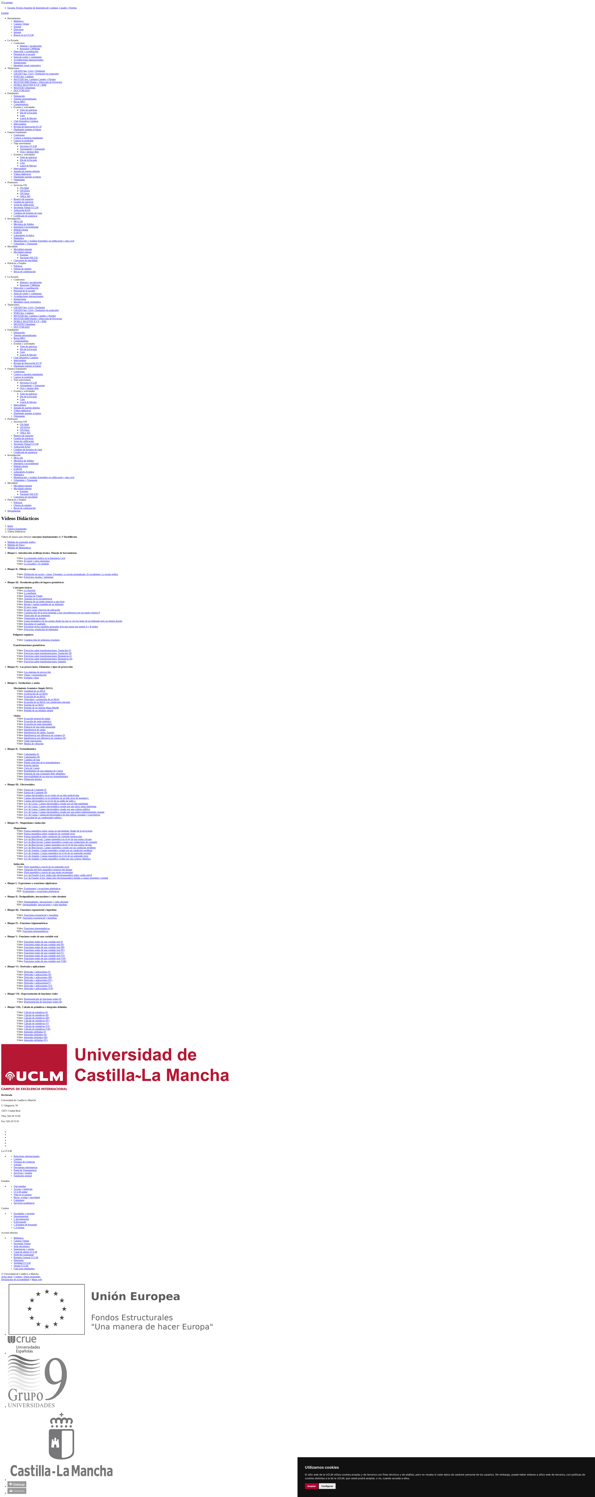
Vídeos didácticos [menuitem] (22, 174)
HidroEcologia (21, 466)
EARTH (18, 469)
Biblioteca (19, 1238)
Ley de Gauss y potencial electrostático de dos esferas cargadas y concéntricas (62, 815)
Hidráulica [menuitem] (19, 238)
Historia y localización (31, 282)
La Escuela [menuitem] (12, 40)
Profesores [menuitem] (12, 182)
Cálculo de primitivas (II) (36, 1015)
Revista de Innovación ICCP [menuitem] (28, 126)
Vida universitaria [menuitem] (22, 143)
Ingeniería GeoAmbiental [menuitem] (26, 227)
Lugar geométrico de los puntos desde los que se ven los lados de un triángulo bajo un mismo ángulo (73, 621)
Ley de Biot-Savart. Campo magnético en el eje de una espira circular (58, 839)
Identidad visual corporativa (27, 302)
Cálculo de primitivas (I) (36, 1012)
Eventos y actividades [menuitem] (24, 107)
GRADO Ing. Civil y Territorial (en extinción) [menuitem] (36, 73)
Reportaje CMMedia (30, 285)
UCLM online (21, 1192)
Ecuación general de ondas (37, 718)
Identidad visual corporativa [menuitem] (27, 65)
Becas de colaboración (25, 508)
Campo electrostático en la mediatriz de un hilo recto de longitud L (56, 798)
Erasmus (24, 491)
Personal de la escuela (24, 290)
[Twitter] (8, 1134)
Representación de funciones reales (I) (42, 999)
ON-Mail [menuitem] (24, 188)
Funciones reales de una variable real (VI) (44, 955)
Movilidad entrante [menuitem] (23, 249)
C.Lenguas (19, 1227)
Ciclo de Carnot (32, 768)
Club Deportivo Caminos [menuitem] (26, 121)
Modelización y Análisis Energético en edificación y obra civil (44, 477)
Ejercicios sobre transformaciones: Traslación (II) (48, 653)
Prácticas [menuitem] (18, 266)
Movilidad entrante (23, 485)
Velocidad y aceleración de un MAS (41, 699)
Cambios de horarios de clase (28, 449)
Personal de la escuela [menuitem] (24, 54)
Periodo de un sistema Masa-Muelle (41, 707)
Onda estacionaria (33, 741)
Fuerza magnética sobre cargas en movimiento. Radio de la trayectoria (58, 831)
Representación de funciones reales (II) (43, 1001)
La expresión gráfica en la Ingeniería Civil (44, 558)
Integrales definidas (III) (35, 1037)
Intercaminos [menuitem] (20, 124)
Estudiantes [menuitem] (13, 93)
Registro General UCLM (26, 1257)
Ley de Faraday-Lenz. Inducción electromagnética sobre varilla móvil (58, 875)
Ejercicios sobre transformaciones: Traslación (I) (47, 650)
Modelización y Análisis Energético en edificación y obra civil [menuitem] (44, 241)
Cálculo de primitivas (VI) (37, 1026)
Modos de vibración (34, 743)
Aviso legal (6, 1276)
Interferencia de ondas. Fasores (39, 732)
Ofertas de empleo (22, 505)
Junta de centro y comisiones (28, 293)
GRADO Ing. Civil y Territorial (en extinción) (36, 310)
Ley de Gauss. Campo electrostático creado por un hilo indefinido (56, 803)
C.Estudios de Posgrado (25, 1224)
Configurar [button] (327, 1486)
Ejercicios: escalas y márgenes (38, 577)
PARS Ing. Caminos (24, 313)
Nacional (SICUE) (29, 494)
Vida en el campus (23, 1194)
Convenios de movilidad (25, 497)
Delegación (19, 332)
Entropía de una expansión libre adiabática (44, 773)
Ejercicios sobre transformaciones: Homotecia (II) (48, 658)
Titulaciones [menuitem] (13, 68)
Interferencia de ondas (35, 729)
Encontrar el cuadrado (35, 624)
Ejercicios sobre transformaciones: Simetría (45, 661)
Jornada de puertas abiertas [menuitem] (27, 171)
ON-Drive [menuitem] (25, 190)
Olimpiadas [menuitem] (19, 179)
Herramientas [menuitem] (13, 18)
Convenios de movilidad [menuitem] (25, 260)
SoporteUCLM (9, 1126)
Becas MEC (20, 338)
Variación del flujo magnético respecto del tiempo (48, 869)
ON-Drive (25, 427)
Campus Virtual (21, 1240)
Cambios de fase (32, 759)
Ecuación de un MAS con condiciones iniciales (47, 702)
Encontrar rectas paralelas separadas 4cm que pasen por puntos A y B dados (61, 626)
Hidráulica (19, 474)
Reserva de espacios (23, 435)
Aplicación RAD (22, 446)
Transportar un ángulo (35, 618)
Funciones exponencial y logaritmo (41, 915)
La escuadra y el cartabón (36, 563)
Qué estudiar (20, 1186)
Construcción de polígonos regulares (42, 640)
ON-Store (24, 430)
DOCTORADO (22, 327)
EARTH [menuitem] (18, 232)
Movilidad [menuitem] (12, 246)
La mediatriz (30, 593)
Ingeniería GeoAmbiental (26, 463)
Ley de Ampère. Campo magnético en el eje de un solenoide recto (56, 856)
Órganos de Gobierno (24, 1162)
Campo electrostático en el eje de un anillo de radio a (49, 801)
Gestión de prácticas (23, 438)
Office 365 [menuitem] (25, 196)
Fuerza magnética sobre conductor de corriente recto (49, 833)
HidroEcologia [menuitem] (21, 229)
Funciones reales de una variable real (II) (44, 944)
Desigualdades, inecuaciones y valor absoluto (46, 901)
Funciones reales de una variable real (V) (44, 953)
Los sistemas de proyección (37, 672)
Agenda (17, 1164)
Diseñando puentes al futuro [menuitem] (27, 129)
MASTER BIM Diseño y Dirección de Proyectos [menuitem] (38, 82)
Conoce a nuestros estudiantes (28, 374)
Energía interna (31, 765)
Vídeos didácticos (22, 410)
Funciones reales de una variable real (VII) (45, 958)
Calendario (19, 1200)
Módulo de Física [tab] (15, 545)
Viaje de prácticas (28, 346)
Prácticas (18, 502)
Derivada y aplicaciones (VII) (38, 988)
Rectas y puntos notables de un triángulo (44, 604)
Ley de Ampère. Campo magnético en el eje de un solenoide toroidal (57, 853)
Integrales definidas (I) (35, 1032)
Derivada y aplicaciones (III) (38, 977)
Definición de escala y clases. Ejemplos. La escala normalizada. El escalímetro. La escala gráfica (71, 574)
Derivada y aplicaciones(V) (37, 983)
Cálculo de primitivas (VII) (37, 1029)
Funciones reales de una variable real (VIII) (45, 961)
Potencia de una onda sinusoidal (39, 727)
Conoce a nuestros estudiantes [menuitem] (28, 138)
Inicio (10, 526)
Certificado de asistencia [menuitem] (25, 216)
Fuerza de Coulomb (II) (35, 792)
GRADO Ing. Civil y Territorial (29, 307)
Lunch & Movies (28, 355)
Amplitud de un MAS (34, 691)
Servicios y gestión (23, 1173)
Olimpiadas (19, 416)
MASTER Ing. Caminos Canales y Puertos (35, 316)
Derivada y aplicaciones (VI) (38, 985)
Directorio (19, 1260)
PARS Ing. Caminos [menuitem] (24, 76)
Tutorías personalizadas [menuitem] (25, 99)
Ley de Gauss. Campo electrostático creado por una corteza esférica (57, 809)
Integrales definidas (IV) (36, 1040)
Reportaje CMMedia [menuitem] (30, 48)
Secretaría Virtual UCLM (26, 444)
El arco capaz (30, 607)
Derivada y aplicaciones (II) (37, 974)
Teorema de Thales (33, 596)
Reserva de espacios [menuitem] (23, 199)
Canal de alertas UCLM (25, 1252)
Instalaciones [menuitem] (20, 62)
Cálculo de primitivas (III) (36, 1018)
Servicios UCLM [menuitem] (28, 146)
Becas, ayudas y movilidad (27, 1197)
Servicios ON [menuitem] (20, 185)
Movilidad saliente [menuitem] (23, 252)
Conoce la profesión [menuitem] (23, 140)
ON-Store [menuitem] (24, 193)
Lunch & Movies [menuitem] (28, 118)
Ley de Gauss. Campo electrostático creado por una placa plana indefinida (60, 806)
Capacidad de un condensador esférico (43, 817)
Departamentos (21, 1216)
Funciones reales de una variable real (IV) (44, 950)
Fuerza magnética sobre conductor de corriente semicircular (53, 836)
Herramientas (13, 511)
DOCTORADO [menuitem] (22, 90)
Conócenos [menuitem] (19, 43)
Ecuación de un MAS (34, 696)
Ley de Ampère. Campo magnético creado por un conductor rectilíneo (58, 850)
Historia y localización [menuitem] (31, 46)
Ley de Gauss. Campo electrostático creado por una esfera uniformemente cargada (64, 812)
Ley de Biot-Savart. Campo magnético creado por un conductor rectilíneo (60, 847)
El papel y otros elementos (37, 561)
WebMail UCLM (22, 1263)
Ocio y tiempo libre (29, 388)
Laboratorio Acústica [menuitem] (24, 235)
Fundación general (23, 1175)
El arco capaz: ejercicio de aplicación (42, 610)
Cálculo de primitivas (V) (36, 1023)
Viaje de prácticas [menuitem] (28, 110)
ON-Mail (24, 424)
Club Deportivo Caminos (26, 357)
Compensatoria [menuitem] (21, 104)
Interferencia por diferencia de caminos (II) (45, 738)
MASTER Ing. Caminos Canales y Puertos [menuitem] (35, 79)
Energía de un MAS (34, 705)
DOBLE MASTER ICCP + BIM (30, 321)
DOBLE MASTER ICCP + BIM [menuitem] (30, 85)
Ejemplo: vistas (31, 677)
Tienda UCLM (21, 1266)
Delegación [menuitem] (19, 96)
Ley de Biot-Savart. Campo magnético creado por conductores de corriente (60, 842)
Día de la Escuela (28, 349)
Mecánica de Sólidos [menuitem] (24, 224)
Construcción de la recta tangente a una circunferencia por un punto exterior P (62, 612)
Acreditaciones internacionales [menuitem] (28, 60)
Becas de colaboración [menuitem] (25, 271)
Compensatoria (21, 341)
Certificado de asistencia (25, 452)
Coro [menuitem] (22, 115)
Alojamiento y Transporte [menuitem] (32, 149)
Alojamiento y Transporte (32, 385)
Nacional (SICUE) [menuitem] (29, 257)
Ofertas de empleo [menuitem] (22, 268)
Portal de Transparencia (25, 1170)
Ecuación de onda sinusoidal (38, 724)
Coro (22, 352)
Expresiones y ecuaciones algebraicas (42, 888)
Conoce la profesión (23, 377)
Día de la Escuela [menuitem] (28, 112)
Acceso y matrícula (23, 1189)
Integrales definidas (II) (35, 1034)
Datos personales (32, 1276)
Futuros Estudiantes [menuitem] (17, 132)
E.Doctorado (20, 1222)
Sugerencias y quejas (24, 1249)
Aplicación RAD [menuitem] (22, 210)
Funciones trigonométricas (37, 928)
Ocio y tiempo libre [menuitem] (29, 151)
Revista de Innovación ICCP (28, 363)
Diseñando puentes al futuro (27, 366)
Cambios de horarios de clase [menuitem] (28, 213)
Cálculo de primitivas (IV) (37, 1020)
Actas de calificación (24, 441)
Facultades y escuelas (24, 1213)
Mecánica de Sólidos (24, 460)
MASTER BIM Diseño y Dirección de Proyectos (38, 318)
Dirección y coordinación (26, 288)
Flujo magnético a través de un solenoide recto (46, 867)
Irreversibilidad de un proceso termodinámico (46, 776)
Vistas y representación (35, 675)
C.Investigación (21, 1219)
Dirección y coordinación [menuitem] (26, 51)
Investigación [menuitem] (13, 218)
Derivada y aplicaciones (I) (37, 971)
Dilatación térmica (33, 779)
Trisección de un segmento (37, 615)
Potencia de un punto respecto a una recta (44, 601)
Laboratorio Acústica (24, 472)
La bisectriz (29, 590)
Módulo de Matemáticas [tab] (19, 547)
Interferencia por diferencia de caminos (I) (44, 735)
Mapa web (37, 1279)
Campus (18, 1159)
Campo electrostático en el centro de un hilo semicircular (51, 795)
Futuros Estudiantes (17, 528)
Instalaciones (20, 299)
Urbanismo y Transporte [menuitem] (25, 243)
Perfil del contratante (24, 1254)
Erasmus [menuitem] (24, 255)
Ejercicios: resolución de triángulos (41, 629)
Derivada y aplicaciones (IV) (38, 980)
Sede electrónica (22, 1246)
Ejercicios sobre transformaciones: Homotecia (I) (48, 656)
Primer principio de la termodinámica (42, 762)
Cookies (18, 1276)
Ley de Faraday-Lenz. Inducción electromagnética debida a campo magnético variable (66, 878)
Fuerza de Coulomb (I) (35, 789)
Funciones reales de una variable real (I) (43, 941)
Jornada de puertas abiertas (27, 407)
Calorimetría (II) (32, 757)
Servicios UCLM (28, 382)
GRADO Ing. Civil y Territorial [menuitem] (29, 71)
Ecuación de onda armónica (37, 721)
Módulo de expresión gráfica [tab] (21, 542)
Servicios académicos (24, 1203)
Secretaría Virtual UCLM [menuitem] (26, 207)
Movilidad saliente (23, 488)
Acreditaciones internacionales (28, 296)
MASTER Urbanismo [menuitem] (24, 87)
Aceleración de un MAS (36, 693)
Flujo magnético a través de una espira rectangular (48, 872)
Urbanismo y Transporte (25, 480)
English (5, 13)
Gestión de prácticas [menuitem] (23, 202)
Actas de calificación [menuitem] (24, 204)
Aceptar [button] (311, 1486)
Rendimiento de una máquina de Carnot (43, 771)
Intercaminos (20, 360)
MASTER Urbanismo (24, 324)
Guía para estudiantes (24, 1268)
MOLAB (18, 458)
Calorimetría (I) (31, 754)
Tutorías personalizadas (25, 335)
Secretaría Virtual (22, 1243)
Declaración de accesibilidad (15, 1279)
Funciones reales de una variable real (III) (44, 947)
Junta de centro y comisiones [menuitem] (28, 57)
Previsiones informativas (25, 1167)
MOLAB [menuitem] (18, 221)
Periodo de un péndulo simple (38, 710)
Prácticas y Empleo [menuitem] (16, 263)
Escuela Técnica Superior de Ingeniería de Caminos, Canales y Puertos (42, 8)
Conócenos (19, 371)
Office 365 (25, 433)
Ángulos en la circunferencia (38, 598)
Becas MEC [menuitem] (20, 101)
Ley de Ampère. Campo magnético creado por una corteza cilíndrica (57, 858)
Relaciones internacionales (27, 1156)
